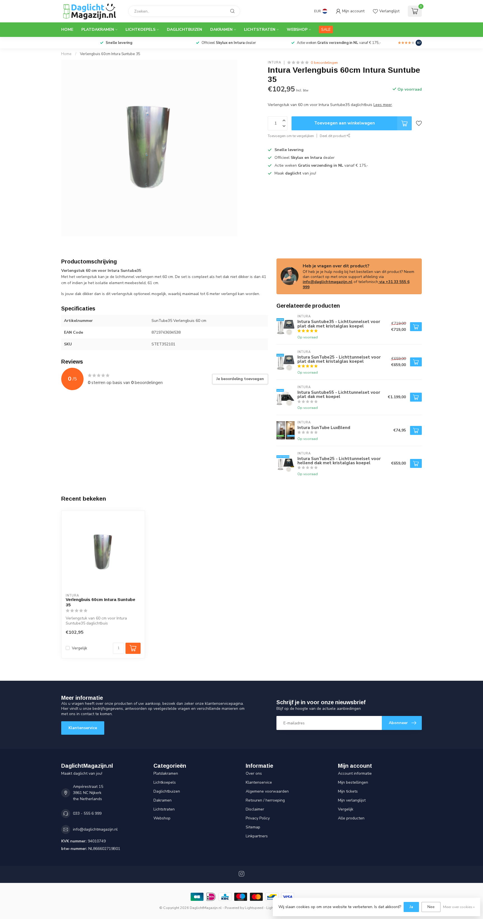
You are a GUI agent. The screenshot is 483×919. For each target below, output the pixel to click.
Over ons (254, 773)
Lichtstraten (259, 29)
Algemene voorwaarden (267, 791)
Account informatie (355, 773)
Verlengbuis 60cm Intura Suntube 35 (110, 53)
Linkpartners (257, 836)
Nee (431, 906)
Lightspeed (254, 907)
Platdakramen (97, 29)
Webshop (297, 29)
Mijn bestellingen (353, 782)
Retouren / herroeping (265, 800)
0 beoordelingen (324, 62)
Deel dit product (333, 135)
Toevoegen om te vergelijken (291, 135)
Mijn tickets (348, 791)
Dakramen (221, 29)
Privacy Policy (258, 818)
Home (67, 29)
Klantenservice (82, 728)
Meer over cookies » (459, 906)
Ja (411, 906)
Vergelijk (79, 648)
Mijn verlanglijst (352, 800)
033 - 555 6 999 (87, 813)
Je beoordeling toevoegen (240, 378)
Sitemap (253, 827)
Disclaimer (255, 809)
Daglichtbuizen (184, 29)
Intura (274, 62)
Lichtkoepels (140, 29)
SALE (326, 29)
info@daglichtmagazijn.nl (327, 281)
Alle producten (351, 818)
